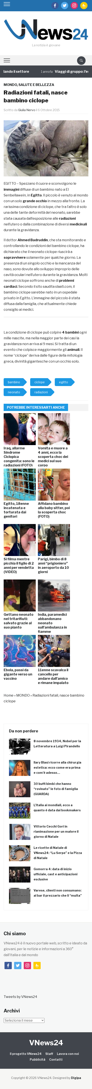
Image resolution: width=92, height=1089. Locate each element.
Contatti (55, 1059)
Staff (49, 1054)
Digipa (76, 1078)
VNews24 (46, 1042)
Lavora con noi (68, 1054)
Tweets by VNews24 (20, 997)
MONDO (10, 85)
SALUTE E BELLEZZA (36, 85)
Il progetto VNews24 (26, 1054)
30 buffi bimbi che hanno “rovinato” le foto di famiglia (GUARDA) (56, 789)
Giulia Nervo (26, 110)
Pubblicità (37, 1059)
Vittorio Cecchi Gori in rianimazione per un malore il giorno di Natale (56, 831)
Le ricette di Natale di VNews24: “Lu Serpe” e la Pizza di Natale (58, 853)
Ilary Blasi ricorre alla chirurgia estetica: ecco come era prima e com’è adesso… (57, 767)
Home (8, 695)
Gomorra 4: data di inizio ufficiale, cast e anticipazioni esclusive (55, 874)
